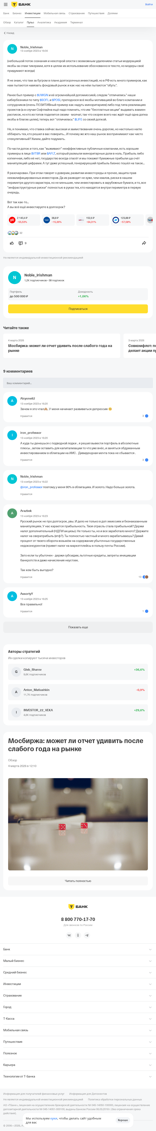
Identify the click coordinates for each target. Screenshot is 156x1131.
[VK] (69, 935)
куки (53, 1118)
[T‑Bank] (21, 4)
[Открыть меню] (5, 4)
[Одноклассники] (78, 935)
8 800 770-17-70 (78, 919)
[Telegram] (87, 935)
